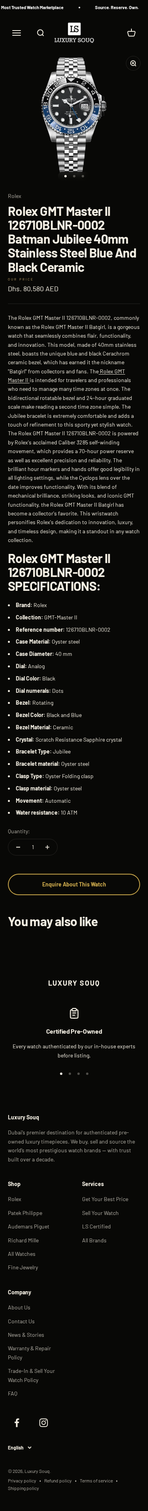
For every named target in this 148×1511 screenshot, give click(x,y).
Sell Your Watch (100, 1212)
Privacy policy (22, 1480)
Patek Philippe (25, 1212)
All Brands (94, 1240)
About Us (19, 1307)
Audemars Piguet (28, 1226)
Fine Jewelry (23, 1267)
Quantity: (19, 831)
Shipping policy (23, 1488)
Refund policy (58, 1480)
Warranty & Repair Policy (29, 1352)
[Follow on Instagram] (43, 1422)
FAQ (12, 1393)
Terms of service (96, 1480)
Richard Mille (23, 1240)
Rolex (14, 195)
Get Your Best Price (105, 1199)
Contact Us (21, 1321)
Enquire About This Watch (74, 884)
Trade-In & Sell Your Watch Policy (31, 1375)
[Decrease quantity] (18, 847)
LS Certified (96, 1226)
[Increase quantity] (47, 847)
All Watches (22, 1253)
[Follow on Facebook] (16, 1422)
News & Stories (26, 1334)
